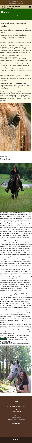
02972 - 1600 (11, 1)
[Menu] (30, 7)
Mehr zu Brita (3, 339)
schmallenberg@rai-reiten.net (16, 3)
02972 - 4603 (17, 417)
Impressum (16, 431)
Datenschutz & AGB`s (16, 428)
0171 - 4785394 (19, 1)
